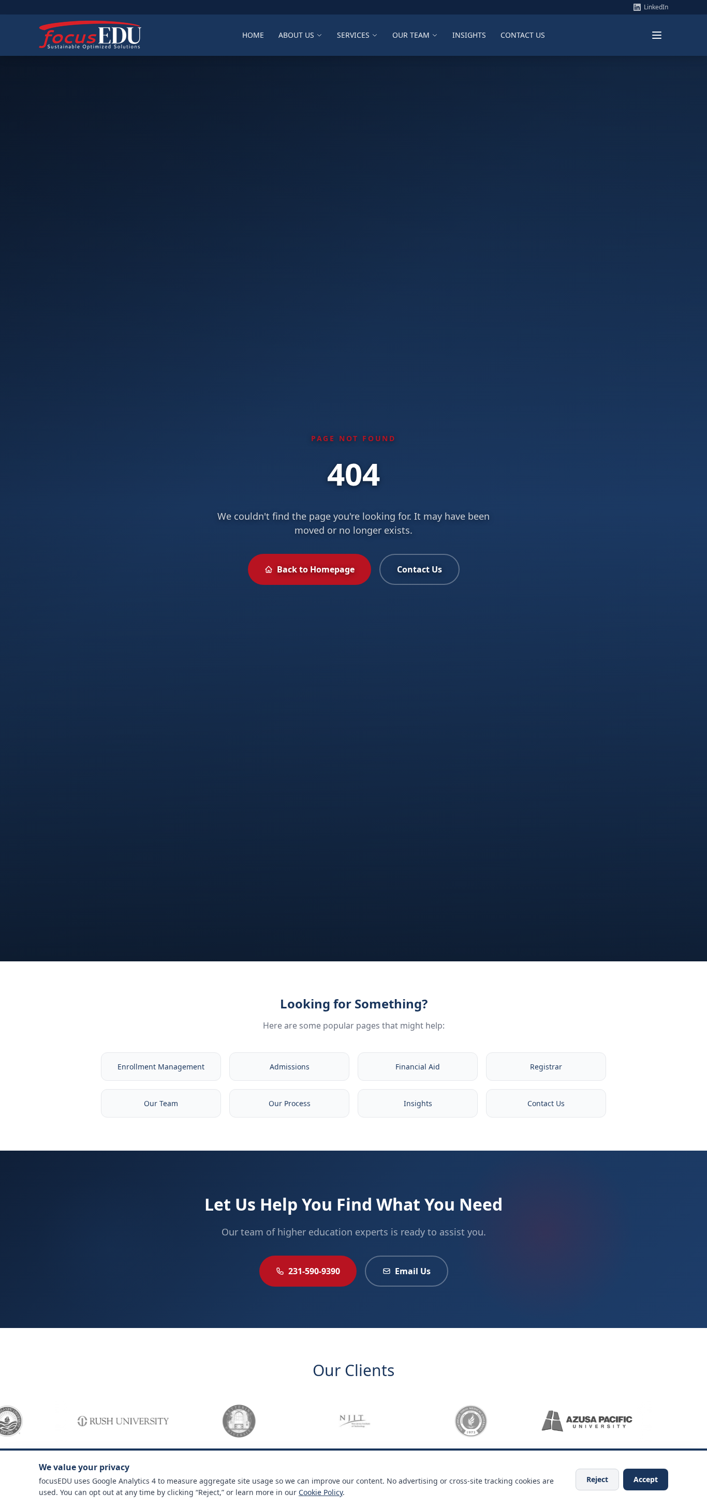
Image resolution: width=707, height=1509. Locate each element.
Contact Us (419, 569)
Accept (646, 1479)
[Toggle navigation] (656, 35)
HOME (253, 35)
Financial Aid (417, 1067)
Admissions (290, 1067)
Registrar (546, 1067)
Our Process (290, 1103)
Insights (418, 1103)
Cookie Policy (321, 1492)
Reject (597, 1479)
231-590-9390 (314, 1271)
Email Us (413, 1271)
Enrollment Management (160, 1067)
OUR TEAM (411, 35)
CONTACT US (522, 35)
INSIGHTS (469, 35)
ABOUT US (296, 35)
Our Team (161, 1103)
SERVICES (353, 35)
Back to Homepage (316, 569)
